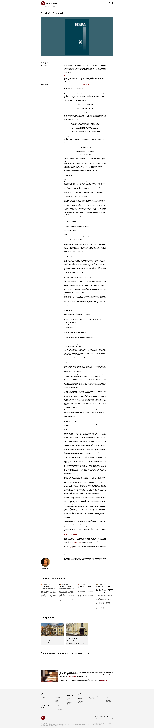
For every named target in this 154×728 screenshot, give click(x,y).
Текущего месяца (80, 702)
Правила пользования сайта (99, 723)
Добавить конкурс (80, 695)
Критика (107, 694)
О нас (105, 3)
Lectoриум (57, 705)
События (65, 3)
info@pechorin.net (72, 676)
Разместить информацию (44, 700)
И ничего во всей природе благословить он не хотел (85, 587)
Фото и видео (108, 701)
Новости (56, 696)
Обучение (108, 697)
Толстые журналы (69, 698)
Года (79, 700)
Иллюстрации (108, 698)
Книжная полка (99, 3)
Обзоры (56, 701)
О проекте (43, 693)
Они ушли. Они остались (58, 703)
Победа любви (45, 586)
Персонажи (43, 696)
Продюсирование (109, 703)
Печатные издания (69, 700)
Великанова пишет (59, 712)
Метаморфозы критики (58, 707)
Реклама (43, 702)
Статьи (70, 3)
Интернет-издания (69, 703)
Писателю (91, 694)
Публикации (81, 3)
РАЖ (61, 3)
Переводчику (92, 698)
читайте (103, 395)
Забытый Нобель (58, 709)
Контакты (43, 697)
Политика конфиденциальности (102, 724)
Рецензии (57, 694)
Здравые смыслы (58, 710)
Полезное (92, 3)
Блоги (56, 698)
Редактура (108, 696)
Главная (42, 6)
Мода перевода (58, 697)
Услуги (87, 3)
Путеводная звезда (65, 586)
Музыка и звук (109, 700)
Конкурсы (76, 3)
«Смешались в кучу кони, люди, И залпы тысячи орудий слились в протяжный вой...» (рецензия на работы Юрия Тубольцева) (104, 589)
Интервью (57, 700)
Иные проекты (70, 704)
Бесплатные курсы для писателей (94, 697)
